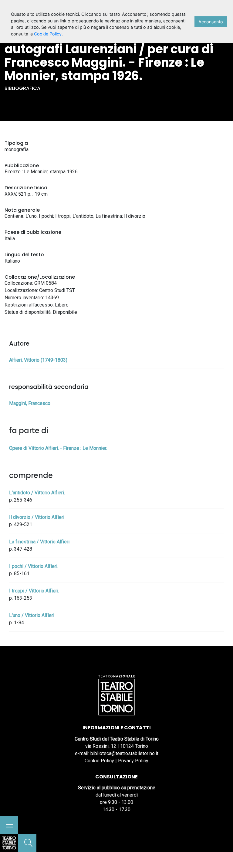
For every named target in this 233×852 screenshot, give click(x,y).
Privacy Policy (133, 761)
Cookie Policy (99, 761)
